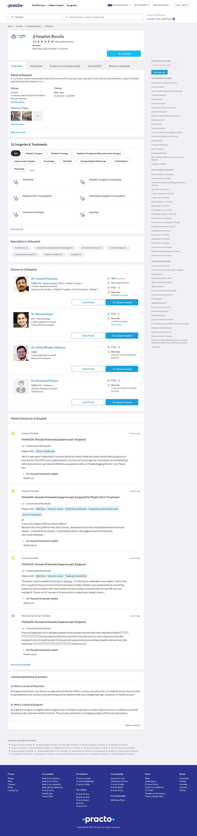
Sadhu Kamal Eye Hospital (161, 282)
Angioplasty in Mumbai (160, 239)
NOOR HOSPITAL (158, 315)
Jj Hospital (155, 347)
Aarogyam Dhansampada (161, 328)
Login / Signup (181, 5)
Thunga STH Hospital (159, 145)
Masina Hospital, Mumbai (161, 336)
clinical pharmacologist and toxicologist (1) (55, 248)
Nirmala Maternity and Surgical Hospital (167, 270)
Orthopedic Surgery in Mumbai (163, 214)
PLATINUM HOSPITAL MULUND (164, 136)
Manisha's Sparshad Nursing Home (165, 116)
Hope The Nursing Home (161, 332)
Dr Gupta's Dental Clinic (161, 307)
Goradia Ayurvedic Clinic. (161, 278)
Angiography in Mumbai (161, 230)
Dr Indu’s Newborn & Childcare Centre (166, 132)
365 (120, 282)
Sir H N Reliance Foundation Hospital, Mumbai (170, 323)
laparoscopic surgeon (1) (25, 254)
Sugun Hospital (157, 149)
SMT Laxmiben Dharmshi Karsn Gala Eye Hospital (167, 158)
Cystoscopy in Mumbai (160, 197)
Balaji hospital (157, 274)
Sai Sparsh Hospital (159, 164)
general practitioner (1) (91, 248)
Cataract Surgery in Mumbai (162, 193)
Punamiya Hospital (158, 153)
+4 (38, 116)
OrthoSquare (156, 299)
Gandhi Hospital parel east (161, 295)
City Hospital (156, 124)
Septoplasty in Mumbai (160, 206)
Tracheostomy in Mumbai (161, 247)
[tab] (17, 66)
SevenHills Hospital (159, 112)
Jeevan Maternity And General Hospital (167, 91)
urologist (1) (76, 254)
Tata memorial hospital (160, 266)
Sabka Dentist (156, 99)
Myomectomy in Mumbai (161, 218)
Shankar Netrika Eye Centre (162, 319)
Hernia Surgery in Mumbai (161, 201)
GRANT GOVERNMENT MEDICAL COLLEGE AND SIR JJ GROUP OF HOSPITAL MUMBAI (169, 341)
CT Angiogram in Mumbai (161, 210)
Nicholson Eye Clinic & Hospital (163, 290)
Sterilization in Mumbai (160, 243)
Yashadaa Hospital (158, 95)
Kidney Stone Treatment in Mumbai (165, 251)
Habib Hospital (157, 286)
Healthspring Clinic (159, 303)
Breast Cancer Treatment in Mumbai (165, 222)
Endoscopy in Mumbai (160, 234)
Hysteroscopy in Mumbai (161, 255)
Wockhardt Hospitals (159, 311)
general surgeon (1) (118, 248)
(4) (36, 65)
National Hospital (158, 128)
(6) (119, 65)
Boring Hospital (157, 87)
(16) (65, 65)
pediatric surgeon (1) (53, 254)
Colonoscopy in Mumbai (161, 178)
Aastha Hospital (157, 120)
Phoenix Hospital (158, 103)
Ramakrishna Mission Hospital (163, 107)
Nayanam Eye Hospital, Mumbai (164, 83)
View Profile (88, 302)
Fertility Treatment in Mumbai (163, 226)
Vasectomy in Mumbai (160, 189)
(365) (94, 65)
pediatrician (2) (21, 248)
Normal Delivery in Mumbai (162, 174)
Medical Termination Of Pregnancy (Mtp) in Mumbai (168, 183)
